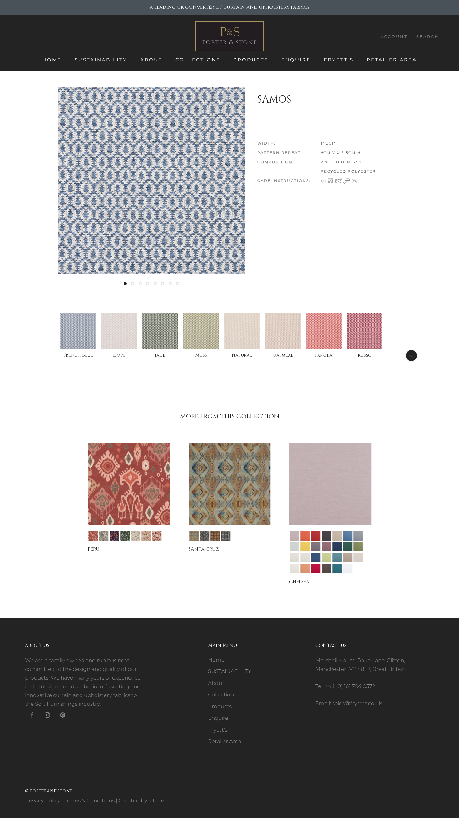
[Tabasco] (156, 536)
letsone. (158, 800)
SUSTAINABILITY (101, 60)
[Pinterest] (62, 714)
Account (393, 36)
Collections (197, 60)
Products (250, 60)
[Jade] (125, 536)
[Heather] (326, 546)
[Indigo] (114, 536)
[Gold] (305, 546)
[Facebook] (32, 714)
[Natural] (135, 536)
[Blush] (294, 536)
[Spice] (146, 536)
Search (427, 36)
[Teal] (194, 536)
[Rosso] (215, 536)
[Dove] (103, 536)
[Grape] (315, 546)
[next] (439, 508)
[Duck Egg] (294, 546)
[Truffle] (326, 568)
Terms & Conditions (89, 800)
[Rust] (305, 568)
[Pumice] (358, 557)
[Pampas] (326, 557)
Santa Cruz (204, 549)
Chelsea (299, 582)
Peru (94, 549)
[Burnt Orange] (305, 536)
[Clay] (337, 536)
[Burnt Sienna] (315, 536)
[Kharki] (358, 546)
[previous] (19, 508)
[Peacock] (337, 557)
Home (52, 60)
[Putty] (294, 568)
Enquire (296, 60)
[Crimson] (93, 536)
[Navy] (315, 557)
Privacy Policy (42, 800)
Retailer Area (392, 60)
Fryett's (338, 60)
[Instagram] (47, 714)
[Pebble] (347, 557)
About (151, 60)
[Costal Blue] (347, 536)
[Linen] (294, 557)
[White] (347, 568)
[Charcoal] (225, 536)
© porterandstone (48, 791)
